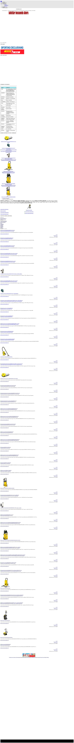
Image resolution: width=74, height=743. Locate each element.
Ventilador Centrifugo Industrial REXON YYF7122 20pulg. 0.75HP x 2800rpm (8, 158)
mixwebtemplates (36, 741)
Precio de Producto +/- (3, 218)
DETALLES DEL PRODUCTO (4, 241)
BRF (1, 223)
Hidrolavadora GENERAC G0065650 (5, 471)
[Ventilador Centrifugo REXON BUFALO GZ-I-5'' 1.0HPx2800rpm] (8, 147)
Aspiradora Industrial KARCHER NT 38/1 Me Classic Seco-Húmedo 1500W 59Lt (11, 595)
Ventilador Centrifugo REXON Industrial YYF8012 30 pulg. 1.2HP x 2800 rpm (11, 301)
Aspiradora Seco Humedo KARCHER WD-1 (6, 356)
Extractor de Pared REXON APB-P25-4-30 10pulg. (7, 246)
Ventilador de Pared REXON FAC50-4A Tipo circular (8, 160)
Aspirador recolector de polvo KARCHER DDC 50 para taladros (8, 142)
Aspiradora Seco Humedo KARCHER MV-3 (6, 316)
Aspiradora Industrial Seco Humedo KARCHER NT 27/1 (8, 401)
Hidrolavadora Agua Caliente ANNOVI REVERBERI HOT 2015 (9, 417)
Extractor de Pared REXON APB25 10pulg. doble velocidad (8, 281)
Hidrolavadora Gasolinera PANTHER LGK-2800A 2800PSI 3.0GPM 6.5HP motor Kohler (12, 555)
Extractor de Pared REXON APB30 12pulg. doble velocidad (8, 254)
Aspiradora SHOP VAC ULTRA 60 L (5, 463)
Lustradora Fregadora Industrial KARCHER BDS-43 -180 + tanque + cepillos (10, 507)
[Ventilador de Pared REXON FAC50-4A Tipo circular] (8, 159)
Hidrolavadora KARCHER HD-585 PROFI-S (6, 637)
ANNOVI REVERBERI (3, 221)
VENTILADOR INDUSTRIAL (4, 214)
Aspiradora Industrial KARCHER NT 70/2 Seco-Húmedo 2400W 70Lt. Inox (10, 571)
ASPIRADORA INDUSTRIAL (4, 209)
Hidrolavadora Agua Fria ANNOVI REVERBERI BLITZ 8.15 (8, 409)
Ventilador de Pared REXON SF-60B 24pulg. (6, 238)
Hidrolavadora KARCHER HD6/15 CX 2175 (8, 172)
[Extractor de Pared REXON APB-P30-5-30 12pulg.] (8, 185)
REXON (1, 227)
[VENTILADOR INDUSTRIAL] (29, 213)
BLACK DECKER (2, 222)
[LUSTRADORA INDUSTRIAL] (28, 211)
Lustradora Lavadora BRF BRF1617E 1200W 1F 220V (7, 563)
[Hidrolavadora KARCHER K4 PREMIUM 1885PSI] (8, 196)
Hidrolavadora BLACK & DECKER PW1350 (6, 432)
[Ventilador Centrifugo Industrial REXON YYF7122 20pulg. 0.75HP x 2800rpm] (8, 157)
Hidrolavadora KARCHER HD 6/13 (5, 620)
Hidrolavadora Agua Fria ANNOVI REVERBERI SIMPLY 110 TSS (9, 324)
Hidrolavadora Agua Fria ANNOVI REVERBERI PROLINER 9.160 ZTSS (8, 184)
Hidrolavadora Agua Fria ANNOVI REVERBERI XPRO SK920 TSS (9, 440)
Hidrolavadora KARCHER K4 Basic (8, 171)
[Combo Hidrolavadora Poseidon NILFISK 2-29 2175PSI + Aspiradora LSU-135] (8, 150)
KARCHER (2, 224)
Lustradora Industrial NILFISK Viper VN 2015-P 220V (7, 386)
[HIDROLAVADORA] (29, 210)
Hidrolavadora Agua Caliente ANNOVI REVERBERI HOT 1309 (9, 455)
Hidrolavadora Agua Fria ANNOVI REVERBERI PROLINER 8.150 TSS (10, 523)
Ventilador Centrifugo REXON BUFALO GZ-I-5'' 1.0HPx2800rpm (8, 148)
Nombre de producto (3, 219)
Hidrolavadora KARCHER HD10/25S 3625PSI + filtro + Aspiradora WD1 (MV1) (11, 603)
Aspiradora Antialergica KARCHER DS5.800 (6, 332)
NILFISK (1, 225)
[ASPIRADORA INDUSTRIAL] (29, 208)
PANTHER (1, 226)
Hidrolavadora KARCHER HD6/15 (5, 645)
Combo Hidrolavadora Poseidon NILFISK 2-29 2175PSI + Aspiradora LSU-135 (8, 152)
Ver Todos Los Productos (5, 198)
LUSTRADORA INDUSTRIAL (4, 212)
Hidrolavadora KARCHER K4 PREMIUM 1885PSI (7, 488)
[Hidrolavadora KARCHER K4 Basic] (8, 170)
